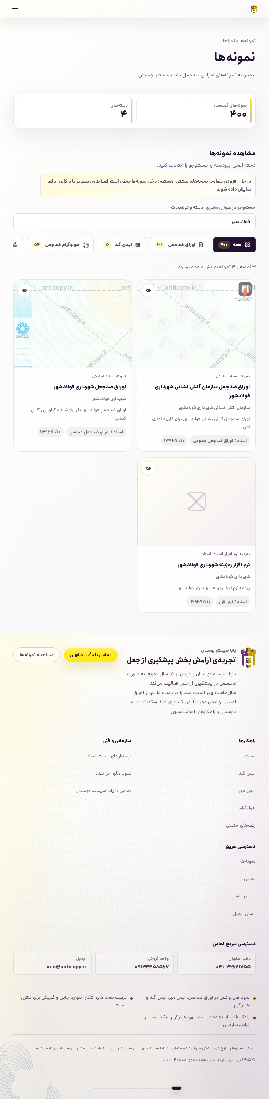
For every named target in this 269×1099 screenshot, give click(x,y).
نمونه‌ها (248, 861)
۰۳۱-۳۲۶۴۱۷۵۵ (233, 966)
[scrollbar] (134, 1088)
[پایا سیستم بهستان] (254, 9)
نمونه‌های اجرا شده (113, 773)
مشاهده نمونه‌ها (36, 655)
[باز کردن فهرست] (15, 9)
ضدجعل (248, 756)
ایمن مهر (247, 790)
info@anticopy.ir (66, 966)
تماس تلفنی (244, 896)
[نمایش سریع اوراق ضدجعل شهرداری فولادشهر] (24, 290)
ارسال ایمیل (244, 913)
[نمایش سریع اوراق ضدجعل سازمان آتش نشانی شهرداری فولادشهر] (148, 290)
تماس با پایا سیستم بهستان (103, 790)
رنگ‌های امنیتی (241, 825)
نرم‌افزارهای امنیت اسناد (109, 756)
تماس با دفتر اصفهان (91, 655)
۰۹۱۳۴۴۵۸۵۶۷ (151, 966)
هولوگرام (247, 808)
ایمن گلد (247, 773)
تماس (250, 878)
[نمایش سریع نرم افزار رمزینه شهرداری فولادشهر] (148, 468)
